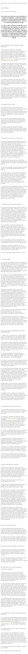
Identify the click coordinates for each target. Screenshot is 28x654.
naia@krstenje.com (9, 59)
